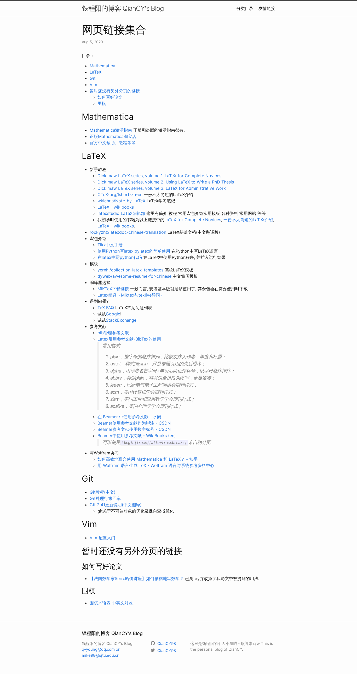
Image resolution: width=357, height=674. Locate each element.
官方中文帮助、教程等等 (113, 142)
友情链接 (266, 8)
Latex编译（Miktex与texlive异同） (130, 295)
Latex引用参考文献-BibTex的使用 (129, 339)
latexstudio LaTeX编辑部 (121, 213)
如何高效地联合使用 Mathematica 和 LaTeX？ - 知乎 (147, 459)
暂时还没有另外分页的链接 (115, 90)
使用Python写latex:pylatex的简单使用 (133, 251)
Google (113, 313)
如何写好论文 (110, 97)
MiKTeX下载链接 (113, 288)
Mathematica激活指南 (111, 130)
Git (93, 78)
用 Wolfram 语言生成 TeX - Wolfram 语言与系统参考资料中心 (155, 465)
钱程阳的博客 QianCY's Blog (123, 8)
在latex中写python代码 (119, 257)
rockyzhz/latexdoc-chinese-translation (128, 232)
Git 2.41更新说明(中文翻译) (116, 504)
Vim (93, 84)
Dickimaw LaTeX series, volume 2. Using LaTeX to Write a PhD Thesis (165, 182)
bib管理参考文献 (113, 332)
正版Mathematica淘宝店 (113, 136)
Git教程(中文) (103, 492)
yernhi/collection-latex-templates (130, 269)
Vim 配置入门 (102, 537)
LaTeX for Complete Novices (192, 219)
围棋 (101, 103)
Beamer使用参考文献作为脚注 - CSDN (134, 423)
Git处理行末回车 (105, 498)
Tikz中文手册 (110, 244)
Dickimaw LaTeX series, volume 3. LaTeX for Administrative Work (161, 188)
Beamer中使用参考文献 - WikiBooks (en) (136, 435)
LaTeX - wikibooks (115, 207)
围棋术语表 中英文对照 (111, 602)
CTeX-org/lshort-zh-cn (119, 194)
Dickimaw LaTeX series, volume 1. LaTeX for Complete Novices (159, 175)
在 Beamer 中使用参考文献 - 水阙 (129, 416)
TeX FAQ (105, 307)
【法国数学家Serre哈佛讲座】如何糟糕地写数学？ (137, 578)
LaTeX (95, 72)
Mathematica (102, 65)
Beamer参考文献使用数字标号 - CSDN (134, 429)
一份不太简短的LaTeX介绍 (248, 219)
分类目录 (245, 8)
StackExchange (121, 320)
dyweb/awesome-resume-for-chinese (134, 276)
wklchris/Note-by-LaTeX (121, 200)
